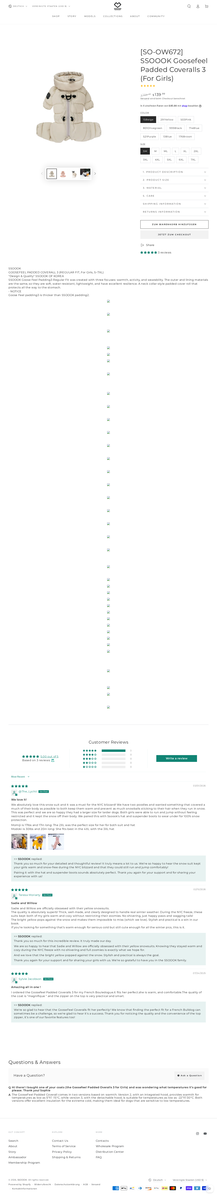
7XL (194, 160)
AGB (85, 1184)
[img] (19, 786)
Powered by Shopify (19, 1184)
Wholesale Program (110, 1146)
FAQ (99, 1157)
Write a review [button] (177, 758)
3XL (147, 160)
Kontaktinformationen (24, 1188)
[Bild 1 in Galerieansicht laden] (52, 174)
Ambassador (17, 1157)
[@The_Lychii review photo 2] (38, 842)
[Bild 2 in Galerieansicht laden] (63, 174)
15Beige (149, 120)
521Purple (151, 137)
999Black (177, 129)
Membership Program (24, 1162)
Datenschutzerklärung (67, 1184)
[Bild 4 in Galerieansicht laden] (85, 174)
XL (186, 152)
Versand (144, 98)
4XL (159, 160)
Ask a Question (191, 1075)
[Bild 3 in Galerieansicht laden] (74, 174)
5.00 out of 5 (49, 756)
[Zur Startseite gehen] (118, 6)
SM (146, 152)
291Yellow (168, 120)
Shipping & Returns (66, 1157)
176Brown (186, 137)
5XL (170, 160)
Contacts (102, 1140)
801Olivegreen (152, 129)
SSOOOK (22, 1180)
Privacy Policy (62, 1151)
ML (167, 152)
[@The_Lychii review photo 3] (56, 842)
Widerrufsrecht (42, 1184)
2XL (197, 152)
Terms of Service (64, 1146)
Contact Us (60, 1140)
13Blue (168, 137)
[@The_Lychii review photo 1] (19, 842)
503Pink (187, 120)
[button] (189, 6)
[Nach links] (42, 174)
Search (13, 1140)
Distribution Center (110, 1151)
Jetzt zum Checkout (174, 234)
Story (12, 1151)
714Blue (195, 129)
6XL (182, 160)
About (12, 1146)
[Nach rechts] (95, 174)
